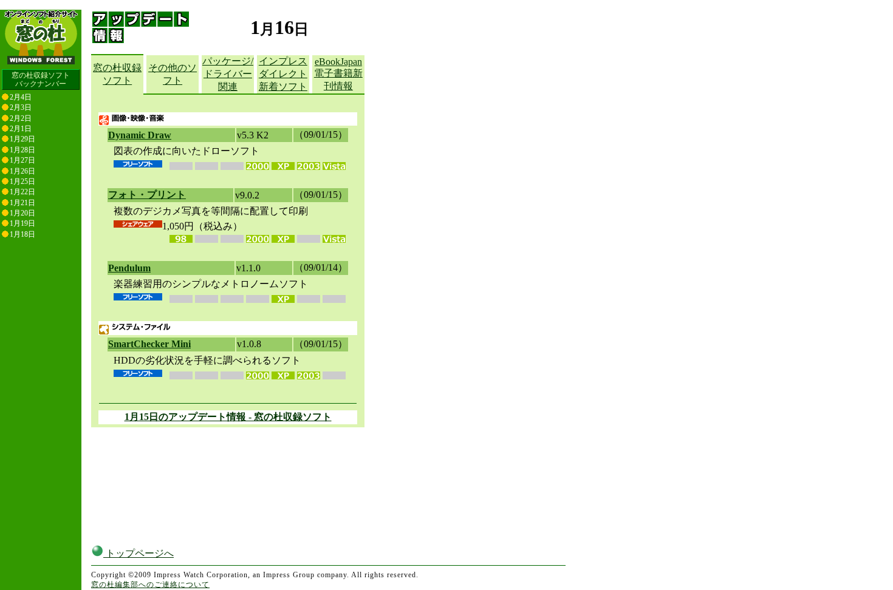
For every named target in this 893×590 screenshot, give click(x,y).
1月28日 (22, 150)
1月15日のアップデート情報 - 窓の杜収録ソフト (228, 417)
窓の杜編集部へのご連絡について (150, 584)
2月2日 (21, 118)
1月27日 (22, 160)
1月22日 (22, 192)
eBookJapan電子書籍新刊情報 (338, 73)
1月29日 (22, 139)
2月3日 (21, 107)
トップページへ (138, 553)
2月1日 (21, 128)
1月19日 (22, 223)
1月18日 (22, 234)
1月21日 (22, 202)
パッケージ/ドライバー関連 (227, 74)
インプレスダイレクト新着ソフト (283, 74)
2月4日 (21, 97)
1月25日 (22, 181)
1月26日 (22, 171)
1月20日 (22, 213)
